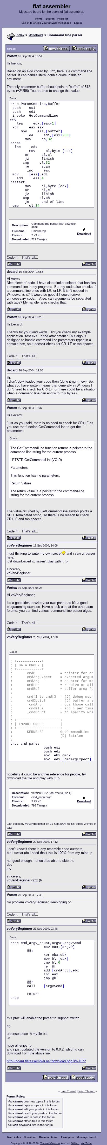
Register (62, 18)
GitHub (75, 1143)
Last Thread (68, 1091)
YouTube (86, 1143)
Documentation (48, 1137)
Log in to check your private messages (46, 22)
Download (30, 1137)
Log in (78, 22)
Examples (67, 1137)
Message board (86, 1137)
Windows (36, 35)
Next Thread (86, 1091)
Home (39, 18)
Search (50, 18)
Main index (14, 1137)
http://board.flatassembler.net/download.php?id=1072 (46, 1061)
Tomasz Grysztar (50, 1143)
